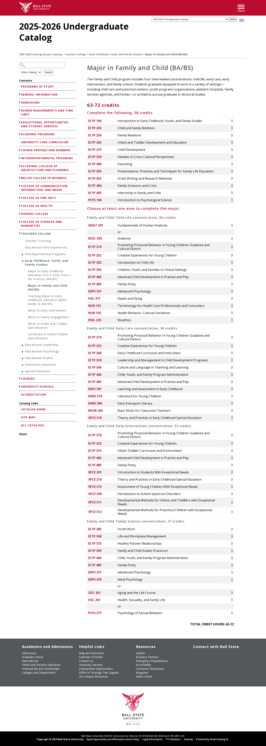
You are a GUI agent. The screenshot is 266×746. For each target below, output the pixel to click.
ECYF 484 (94, 185)
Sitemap (188, 739)
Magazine (142, 672)
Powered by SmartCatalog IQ (212, 739)
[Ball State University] (133, 709)
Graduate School (32, 657)
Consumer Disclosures (150, 669)
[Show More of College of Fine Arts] (20, 197)
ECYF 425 (94, 178)
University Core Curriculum (44, 142)
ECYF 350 (94, 157)
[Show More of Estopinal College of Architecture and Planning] (20, 166)
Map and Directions (91, 653)
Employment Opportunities (96, 669)
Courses (28, 378)
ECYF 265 (94, 142)
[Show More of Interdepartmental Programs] (20, 158)
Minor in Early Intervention (47, 310)
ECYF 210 (94, 247)
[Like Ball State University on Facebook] (196, 654)
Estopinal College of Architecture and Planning (45, 168)
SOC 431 (94, 593)
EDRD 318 (95, 396)
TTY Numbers (173, 739)
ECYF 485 (94, 284)
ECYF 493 (94, 193)
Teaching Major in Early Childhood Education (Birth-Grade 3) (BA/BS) (48, 300)
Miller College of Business (44, 178)
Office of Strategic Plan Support (99, 672)
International (30, 661)
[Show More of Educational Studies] (23, 358)
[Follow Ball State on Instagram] (222, 654)
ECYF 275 (94, 149)
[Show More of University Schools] (20, 386)
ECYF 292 (94, 262)
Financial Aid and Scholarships (41, 669)
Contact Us (86, 661)
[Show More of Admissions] (20, 102)
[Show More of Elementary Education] (23, 365)
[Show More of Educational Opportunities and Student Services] (20, 122)
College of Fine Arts (38, 198)
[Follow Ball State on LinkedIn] (196, 663)
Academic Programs (38, 134)
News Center (144, 676)
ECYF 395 (94, 551)
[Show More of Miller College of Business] (20, 178)
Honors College (34, 214)
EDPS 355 (95, 579)
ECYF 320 (94, 360)
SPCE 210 (95, 418)
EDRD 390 (95, 403)
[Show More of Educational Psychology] (23, 352)
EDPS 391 (95, 389)
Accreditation (33, 394)
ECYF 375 (94, 543)
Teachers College (75, 54)
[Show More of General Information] (20, 94)
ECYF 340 (94, 536)
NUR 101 (94, 306)
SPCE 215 (95, 486)
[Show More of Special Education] (23, 372)
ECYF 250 (94, 135)
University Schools (37, 386)
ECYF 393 (94, 171)
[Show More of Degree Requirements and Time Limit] (20, 110)
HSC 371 (94, 298)
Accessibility (143, 665)
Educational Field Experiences (46, 247)
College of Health (36, 206)
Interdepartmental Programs (47, 158)
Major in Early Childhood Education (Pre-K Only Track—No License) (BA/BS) (49, 275)
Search (48, 72)
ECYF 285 (94, 529)
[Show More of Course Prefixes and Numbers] (20, 150)
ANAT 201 (95, 225)
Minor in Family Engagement (48, 317)
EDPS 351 (95, 291)
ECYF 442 (94, 374)
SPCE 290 (95, 494)
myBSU (140, 653)
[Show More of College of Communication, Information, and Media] (20, 186)
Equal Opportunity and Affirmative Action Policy (113, 739)
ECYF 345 (94, 367)
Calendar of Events (91, 657)
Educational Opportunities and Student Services (45, 124)
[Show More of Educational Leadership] (23, 345)
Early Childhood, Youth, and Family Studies (115, 54)
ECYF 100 (94, 121)
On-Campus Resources (93, 676)
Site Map (28, 417)
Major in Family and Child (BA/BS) (47, 287)
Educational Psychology (42, 351)
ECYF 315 (94, 450)
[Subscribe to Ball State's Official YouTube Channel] (214, 654)
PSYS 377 (95, 613)
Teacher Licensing (38, 241)
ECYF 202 (94, 128)
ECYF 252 (94, 255)
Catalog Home (33, 409)
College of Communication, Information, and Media (44, 188)
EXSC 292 (95, 238)
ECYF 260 (94, 353)
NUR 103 (94, 313)
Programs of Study (37, 86)
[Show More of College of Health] (20, 205)
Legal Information (152, 739)
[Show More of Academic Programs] (20, 134)
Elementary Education (40, 364)
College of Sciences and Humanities (41, 223)
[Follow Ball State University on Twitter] (205, 654)
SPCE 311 (95, 502)
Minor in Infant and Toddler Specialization (48, 325)
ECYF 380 (94, 164)
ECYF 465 (94, 277)
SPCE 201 (95, 472)
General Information (39, 94)
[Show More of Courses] (20, 378)
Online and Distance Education (41, 665)
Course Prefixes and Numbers (46, 150)
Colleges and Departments (39, 672)
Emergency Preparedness (152, 661)
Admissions (30, 102)
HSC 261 (94, 600)
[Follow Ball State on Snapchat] (205, 663)
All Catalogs (32, 425)
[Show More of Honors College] (20, 213)
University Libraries (91, 665)
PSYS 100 (95, 200)
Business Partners (147, 657)
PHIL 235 (94, 320)
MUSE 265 (95, 410)
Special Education (37, 371)
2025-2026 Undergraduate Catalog (40, 54)
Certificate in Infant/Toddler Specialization (48, 336)
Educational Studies (39, 358)
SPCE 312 (95, 512)
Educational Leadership (41, 345)
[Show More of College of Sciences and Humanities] (20, 221)
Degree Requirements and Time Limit (47, 112)
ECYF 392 (94, 270)
